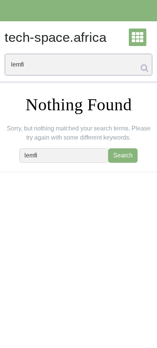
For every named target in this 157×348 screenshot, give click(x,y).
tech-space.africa (55, 37)
